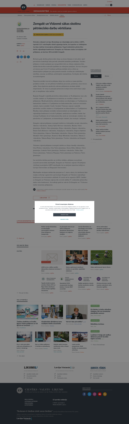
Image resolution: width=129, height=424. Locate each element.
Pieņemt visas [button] (64, 214)
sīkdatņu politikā (80, 210)
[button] (64, 219)
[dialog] (64, 212)
